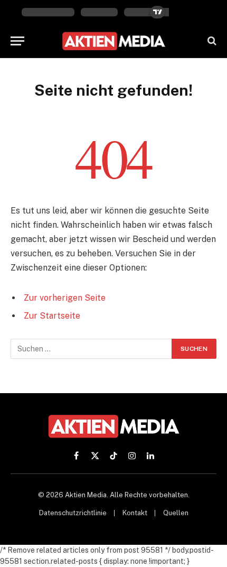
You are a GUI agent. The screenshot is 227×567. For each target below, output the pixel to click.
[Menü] (17, 41)
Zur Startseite (52, 316)
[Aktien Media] (114, 40)
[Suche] (210, 41)
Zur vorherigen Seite (65, 298)
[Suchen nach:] (92, 349)
